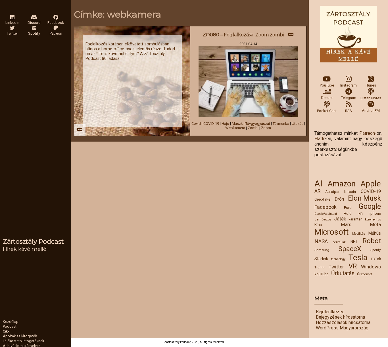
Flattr (319, 138)
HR (360, 214)
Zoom (266, 128)
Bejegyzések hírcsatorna (340, 317)
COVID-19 (371, 191)
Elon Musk (364, 198)
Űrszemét (364, 274)
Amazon (341, 183)
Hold (348, 213)
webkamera (235, 128)
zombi (253, 128)
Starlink (321, 258)
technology (338, 259)
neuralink (339, 242)
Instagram (348, 85)
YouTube (327, 85)
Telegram (348, 98)
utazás (297, 123)
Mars (346, 224)
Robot (371, 241)
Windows (371, 267)
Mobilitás (358, 233)
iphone (375, 213)
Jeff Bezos (322, 219)
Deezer (327, 98)
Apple (370, 183)
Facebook (325, 207)
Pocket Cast (327, 111)
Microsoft (331, 232)
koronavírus (373, 219)
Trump (319, 267)
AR (317, 191)
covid (196, 123)
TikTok (376, 259)
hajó (225, 123)
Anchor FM (371, 110)
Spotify (375, 250)
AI (318, 183)
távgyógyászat (257, 123)
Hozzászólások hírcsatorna (343, 322)
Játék (340, 219)
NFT (354, 241)
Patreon (367, 133)
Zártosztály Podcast (33, 241)
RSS (348, 111)
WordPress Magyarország (342, 328)
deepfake (322, 199)
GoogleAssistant (325, 214)
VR (353, 266)
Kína (318, 224)
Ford (348, 207)
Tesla (358, 257)
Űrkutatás (342, 273)
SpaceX (349, 249)
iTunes (371, 85)
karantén (355, 219)
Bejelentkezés (330, 311)
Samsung (321, 250)
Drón (339, 199)
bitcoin (350, 191)
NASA (321, 241)
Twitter (336, 267)
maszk (237, 123)
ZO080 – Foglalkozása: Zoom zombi (243, 34)
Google (370, 206)
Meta (375, 224)
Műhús (374, 233)
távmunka (281, 123)
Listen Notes (370, 98)
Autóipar (332, 192)
